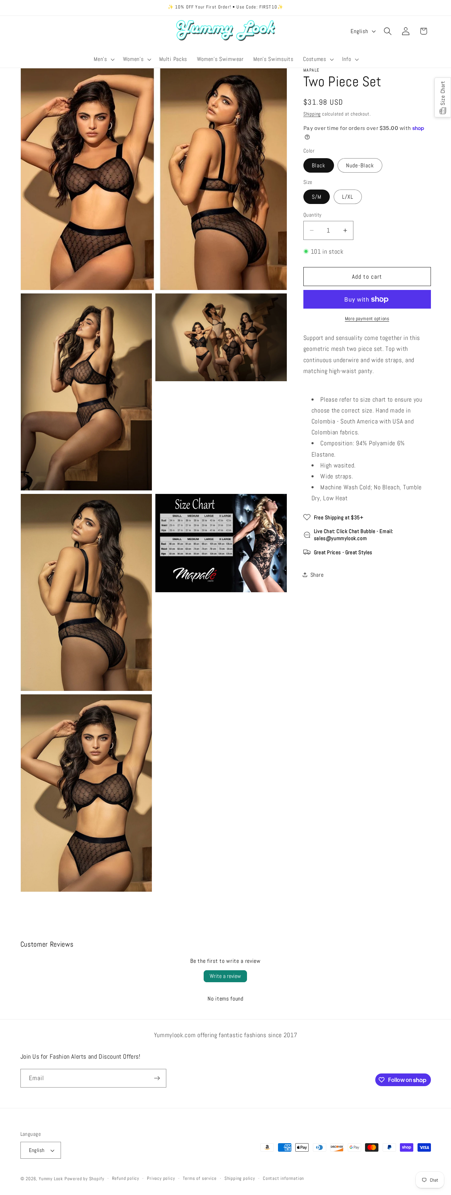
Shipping (312, 114)
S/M (316, 196)
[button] (103, 59)
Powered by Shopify (84, 1179)
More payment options (367, 318)
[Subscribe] (157, 1078)
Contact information (283, 1178)
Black (319, 165)
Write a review (225, 976)
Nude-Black (360, 165)
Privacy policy (161, 1178)
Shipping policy (239, 1178)
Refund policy (125, 1178)
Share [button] (316, 574)
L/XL (348, 196)
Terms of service (200, 1178)
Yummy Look (51, 1179)
